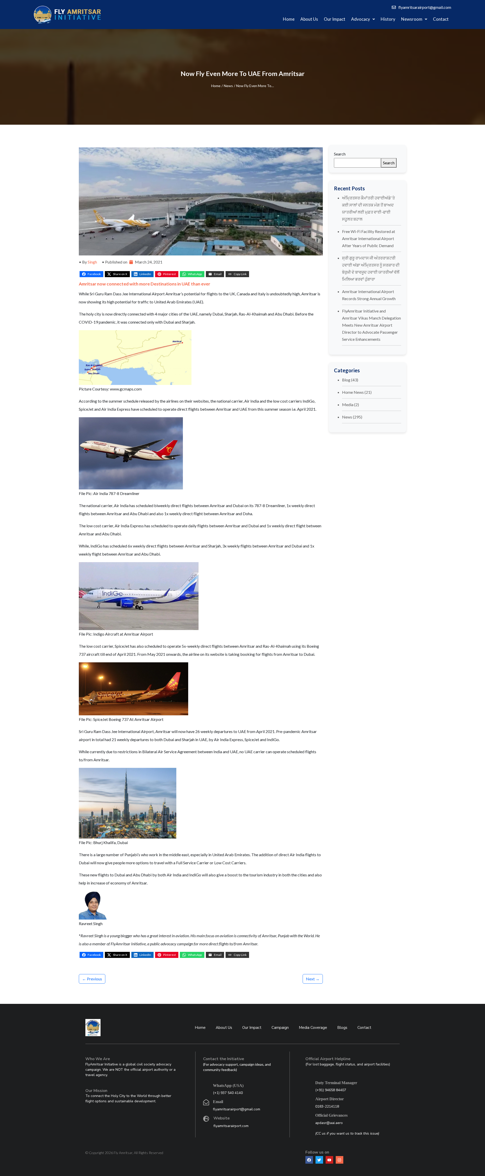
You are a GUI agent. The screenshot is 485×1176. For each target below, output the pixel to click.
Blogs (342, 1027)
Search (340, 153)
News (228, 86)
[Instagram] (339, 1160)
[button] (363, 19)
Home (289, 19)
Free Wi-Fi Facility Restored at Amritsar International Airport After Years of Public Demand (368, 238)
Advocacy (360, 19)
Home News (353, 392)
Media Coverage (313, 1027)
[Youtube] (329, 1160)
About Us (309, 19)
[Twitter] (319, 1160)
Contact (441, 19)
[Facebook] (309, 1160)
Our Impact (334, 19)
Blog (346, 379)
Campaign (280, 1027)
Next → (313, 978)
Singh (92, 261)
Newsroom (411, 19)
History (388, 19)
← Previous (92, 978)
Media (347, 404)
